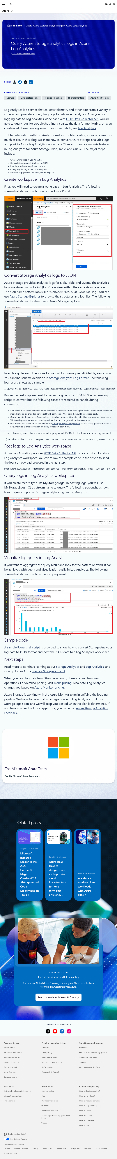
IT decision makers (53, 98)
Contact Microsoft (21, 1149)
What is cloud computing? (89, 1091)
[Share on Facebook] (20, 82)
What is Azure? (9, 1047)
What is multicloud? (87, 1096)
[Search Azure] (11, 4)
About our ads (101, 1149)
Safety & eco (75, 1149)
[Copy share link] (14, 82)
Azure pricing (46, 1052)
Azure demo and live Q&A (89, 1067)
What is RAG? (84, 1125)
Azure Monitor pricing (49, 687)
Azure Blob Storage (99, 98)
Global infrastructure (12, 1057)
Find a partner (9, 1101)
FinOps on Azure (48, 1067)
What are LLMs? (85, 1115)
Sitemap (7, 1149)
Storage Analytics (67, 666)
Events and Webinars (49, 1110)
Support (82, 1062)
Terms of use (47, 1149)
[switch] (114, 4)
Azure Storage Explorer (25, 296)
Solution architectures (88, 1057)
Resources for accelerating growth (93, 1052)
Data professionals (29, 98)
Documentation (47, 1091)
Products (45, 1047)
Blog (43, 1096)
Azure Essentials (10, 1072)
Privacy (35, 1149)
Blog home (16, 25)
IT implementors (76, 98)
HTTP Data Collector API (82, 119)
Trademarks (61, 1149)
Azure (6, 10)
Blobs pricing (63, 683)
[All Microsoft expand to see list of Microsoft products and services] (3, 4)
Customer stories (10, 1077)
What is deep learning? (88, 1106)
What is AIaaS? (85, 1110)
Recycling (87, 1149)
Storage (10, 98)
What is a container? (87, 1120)
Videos (44, 1123)
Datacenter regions (11, 1062)
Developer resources (49, 1101)
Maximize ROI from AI (50, 1072)
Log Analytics (87, 128)
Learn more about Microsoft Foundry (58, 997)
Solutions (83, 1047)
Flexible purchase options (51, 1062)
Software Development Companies (17, 1091)
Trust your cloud (10, 1067)
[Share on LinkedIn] (31, 82)
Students (44, 1106)
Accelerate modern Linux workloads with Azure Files (86, 886)
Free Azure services (49, 1057)
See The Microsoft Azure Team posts (22, 776)
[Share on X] (25, 82)
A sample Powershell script (22, 647)
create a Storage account (48, 671)
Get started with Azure (12, 1052)
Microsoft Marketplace (12, 1096)
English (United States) (17, 1134)
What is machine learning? (89, 1101)
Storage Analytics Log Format (69, 378)
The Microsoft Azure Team (24, 54)
